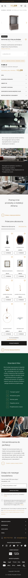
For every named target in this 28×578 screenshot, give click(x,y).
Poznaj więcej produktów (12, 350)
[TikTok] (10, 546)
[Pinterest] (18, 546)
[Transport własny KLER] (16, 553)
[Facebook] (3, 546)
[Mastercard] (4, 565)
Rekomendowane (8, 226)
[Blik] (4, 562)
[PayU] (9, 562)
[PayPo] (19, 565)
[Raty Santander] (16, 562)
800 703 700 (8, 538)
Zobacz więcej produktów (12, 215)
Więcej (5, 495)
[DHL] (10, 553)
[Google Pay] (13, 565)
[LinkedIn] (25, 546)
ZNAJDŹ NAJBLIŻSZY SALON (8, 1)
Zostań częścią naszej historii (14, 463)
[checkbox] (4, 253)
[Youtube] (14, 546)
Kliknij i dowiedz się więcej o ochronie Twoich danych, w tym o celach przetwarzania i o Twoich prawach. (12, 512)
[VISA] (23, 562)
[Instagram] (6, 546)
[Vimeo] (21, 546)
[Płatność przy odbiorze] (23, 565)
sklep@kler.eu (22, 538)
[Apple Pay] (9, 565)
